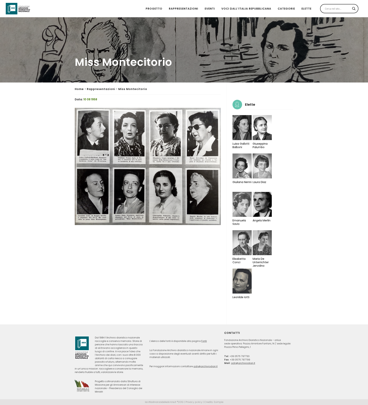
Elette (306, 9)
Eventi (210, 9)
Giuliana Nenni (241, 182)
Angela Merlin (261, 220)
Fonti (204, 341)
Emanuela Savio (239, 222)
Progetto (154, 9)
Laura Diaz (259, 182)
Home (79, 89)
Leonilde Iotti (240, 297)
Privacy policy (194, 402)
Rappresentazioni (183, 9)
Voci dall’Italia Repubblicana (246, 9)
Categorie (286, 9)
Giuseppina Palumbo (260, 145)
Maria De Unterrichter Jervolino (261, 262)
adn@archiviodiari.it (205, 366)
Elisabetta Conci (239, 260)
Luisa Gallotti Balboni (240, 145)
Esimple (218, 402)
